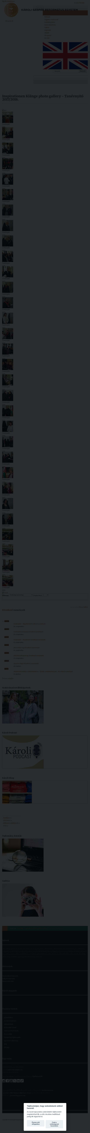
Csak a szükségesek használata (54, 1124)
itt (38, 1114)
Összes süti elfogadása (36, 1123)
